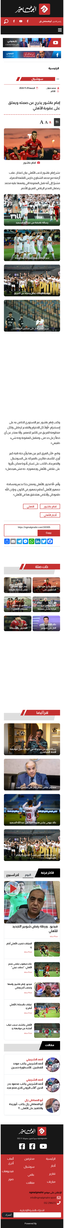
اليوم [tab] (28, 874)
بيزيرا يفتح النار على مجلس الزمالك (32, 328)
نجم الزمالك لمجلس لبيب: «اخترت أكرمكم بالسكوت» (36, 856)
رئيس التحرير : (50, 21)
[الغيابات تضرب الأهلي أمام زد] (47, 949)
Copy (48, 533)
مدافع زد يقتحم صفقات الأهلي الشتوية (19, 607)
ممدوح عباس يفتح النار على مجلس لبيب (36, 787)
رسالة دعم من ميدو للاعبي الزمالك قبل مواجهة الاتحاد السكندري (33, 750)
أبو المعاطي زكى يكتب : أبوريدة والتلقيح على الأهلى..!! (26, 1106)
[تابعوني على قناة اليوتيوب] (32, 42)
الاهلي (30, 506)
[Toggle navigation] (59, 30)
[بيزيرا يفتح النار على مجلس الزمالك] (32, 316)
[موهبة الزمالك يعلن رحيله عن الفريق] (32, 280)
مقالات (49, 1045)
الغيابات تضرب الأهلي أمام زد (19, 945)
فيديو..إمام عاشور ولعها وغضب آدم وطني (20, 986)
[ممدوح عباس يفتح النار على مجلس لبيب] (32, 774)
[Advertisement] (32, 372)
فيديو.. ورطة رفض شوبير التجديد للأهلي (35, 929)
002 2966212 (50, 1203)
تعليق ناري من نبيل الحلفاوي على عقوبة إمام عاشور (46, 588)
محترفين (29, 1158)
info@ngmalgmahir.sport (43, 1197)
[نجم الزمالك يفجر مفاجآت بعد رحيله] (32, 245)
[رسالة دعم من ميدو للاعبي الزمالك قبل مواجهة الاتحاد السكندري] (32, 739)
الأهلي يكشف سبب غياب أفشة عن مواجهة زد (19, 1027)
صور (11, 1179)
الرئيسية (53, 68)
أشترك (8, 1214)
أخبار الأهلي (50, 514)
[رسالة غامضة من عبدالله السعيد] (32, 210)
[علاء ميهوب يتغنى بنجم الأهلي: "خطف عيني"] (47, 969)
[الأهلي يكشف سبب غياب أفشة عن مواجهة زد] (47, 1030)
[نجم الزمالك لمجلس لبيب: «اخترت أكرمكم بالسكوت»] (32, 845)
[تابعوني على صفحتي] (32, 54)
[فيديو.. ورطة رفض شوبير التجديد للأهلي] (32, 902)
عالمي (31, 1174)
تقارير (52, 1173)
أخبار (53, 1165)
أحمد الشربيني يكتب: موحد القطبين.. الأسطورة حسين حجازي (27, 1065)
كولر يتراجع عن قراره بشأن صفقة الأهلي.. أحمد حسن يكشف (46, 607)
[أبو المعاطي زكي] (52, 1105)
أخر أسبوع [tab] (12, 875)
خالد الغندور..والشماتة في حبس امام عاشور (18, 626)
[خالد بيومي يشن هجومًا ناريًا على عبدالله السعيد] (32, 810)
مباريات (51, 1181)
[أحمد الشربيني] (52, 1064)
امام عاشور (50, 506)
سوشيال (37, 79)
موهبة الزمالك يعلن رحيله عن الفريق (32, 293)
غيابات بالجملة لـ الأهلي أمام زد (21, 1006)
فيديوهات (8, 1171)
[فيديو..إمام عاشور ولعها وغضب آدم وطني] (47, 989)
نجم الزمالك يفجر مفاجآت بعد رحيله (32, 257)
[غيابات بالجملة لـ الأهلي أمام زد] (47, 1010)
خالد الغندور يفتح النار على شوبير (47, 626)
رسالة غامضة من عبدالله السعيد (32, 222)
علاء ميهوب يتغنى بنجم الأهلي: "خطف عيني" (20, 966)
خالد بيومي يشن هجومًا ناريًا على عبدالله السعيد (32, 822)
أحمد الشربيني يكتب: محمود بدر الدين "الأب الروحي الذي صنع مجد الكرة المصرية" (25, 1085)
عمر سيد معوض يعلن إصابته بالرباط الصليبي (18, 588)
